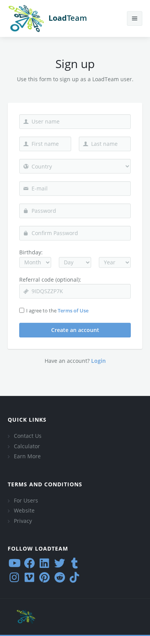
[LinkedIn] (44, 563)
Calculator (27, 446)
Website (24, 510)
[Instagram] (14, 577)
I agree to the (57, 310)
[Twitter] (59, 563)
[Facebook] (29, 563)
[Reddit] (59, 577)
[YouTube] (14, 563)
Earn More (27, 456)
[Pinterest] (44, 577)
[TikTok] (74, 577)
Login (98, 360)
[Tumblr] (74, 563)
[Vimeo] (29, 577)
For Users (26, 500)
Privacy (23, 520)
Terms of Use (73, 310)
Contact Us (28, 435)
